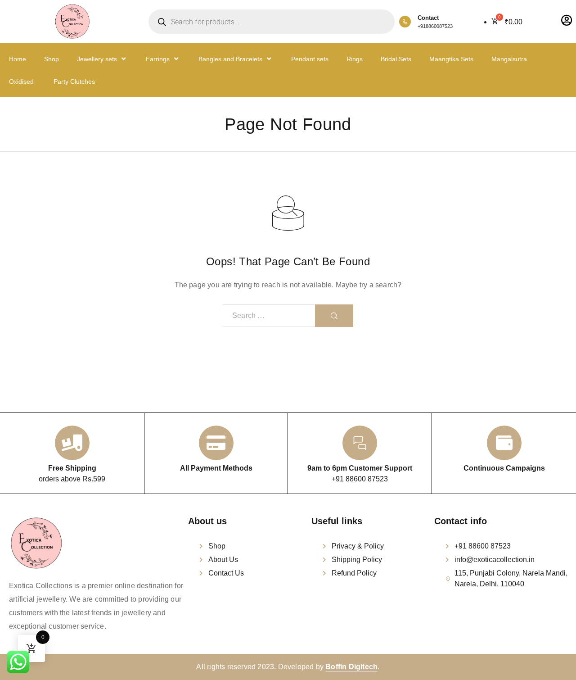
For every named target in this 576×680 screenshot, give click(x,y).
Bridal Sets (396, 59)
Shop (51, 59)
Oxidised (21, 81)
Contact (428, 17)
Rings (354, 59)
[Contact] (405, 21)
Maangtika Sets (451, 59)
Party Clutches (73, 81)
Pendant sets (309, 59)
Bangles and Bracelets (230, 59)
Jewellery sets (97, 59)
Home (17, 59)
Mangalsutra (509, 59)
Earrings (158, 59)
